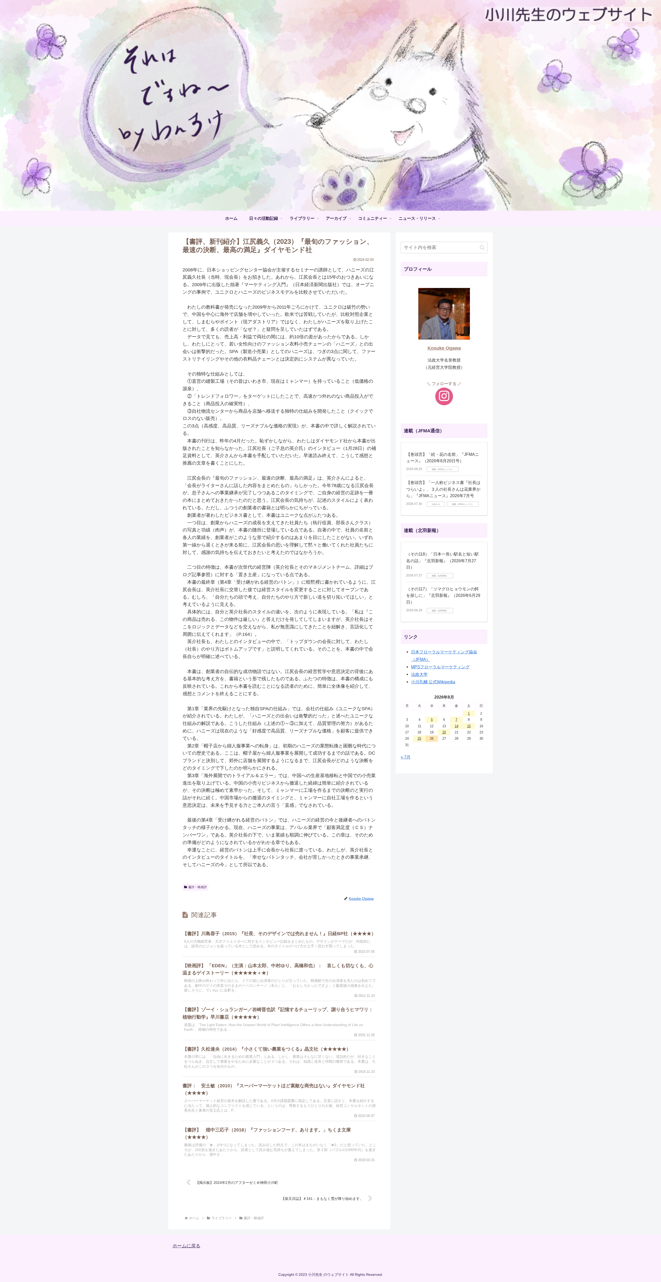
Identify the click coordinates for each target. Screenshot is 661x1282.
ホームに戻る (186, 1245)
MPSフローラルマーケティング (440, 667)
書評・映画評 (197, 887)
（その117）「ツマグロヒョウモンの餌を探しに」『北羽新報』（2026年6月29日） (443, 595)
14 (456, 726)
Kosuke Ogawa (444, 348)
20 (444, 732)
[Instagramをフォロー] (444, 396)
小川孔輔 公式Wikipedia (433, 681)
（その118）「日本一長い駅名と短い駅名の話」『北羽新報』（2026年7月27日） (442, 560)
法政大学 (419, 674)
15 (469, 726)
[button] (482, 248)
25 (419, 738)
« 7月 (406, 757)
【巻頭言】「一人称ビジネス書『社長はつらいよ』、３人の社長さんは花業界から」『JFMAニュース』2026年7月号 (443, 489)
